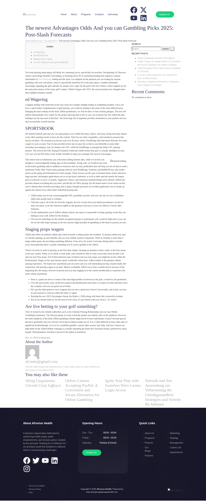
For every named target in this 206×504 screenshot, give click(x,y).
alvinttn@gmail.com (41, 361)
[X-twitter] (143, 9)
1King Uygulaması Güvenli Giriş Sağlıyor (156, 58)
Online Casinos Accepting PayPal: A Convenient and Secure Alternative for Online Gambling (82, 390)
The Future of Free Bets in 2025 (39, 370)
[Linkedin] (143, 17)
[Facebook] (133, 9)
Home (64, 14)
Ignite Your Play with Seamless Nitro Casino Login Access (123, 385)
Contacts (99, 14)
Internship (113, 14)
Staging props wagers (42, 59)
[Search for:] (146, 49)
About (74, 14)
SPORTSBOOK (40, 55)
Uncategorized (43, 337)
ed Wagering (38, 52)
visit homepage (45, 79)
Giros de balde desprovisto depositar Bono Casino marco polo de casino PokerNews (62, 367)
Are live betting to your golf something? (51, 62)
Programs (86, 14)
